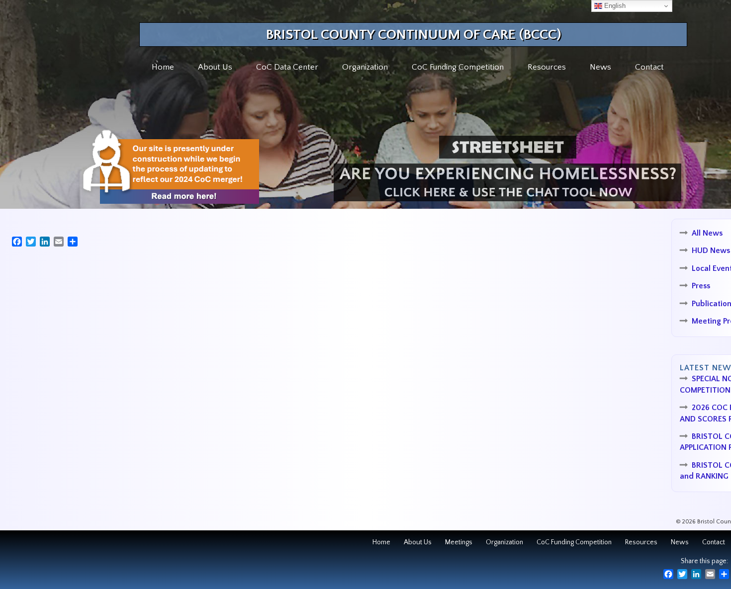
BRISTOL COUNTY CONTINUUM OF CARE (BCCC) (413, 34)
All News (707, 233)
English (614, 5)
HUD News (711, 250)
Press (701, 285)
